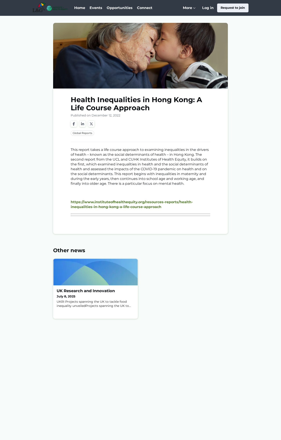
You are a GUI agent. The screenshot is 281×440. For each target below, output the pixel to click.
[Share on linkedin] (82, 124)
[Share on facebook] (74, 124)
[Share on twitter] (91, 124)
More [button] (190, 11)
